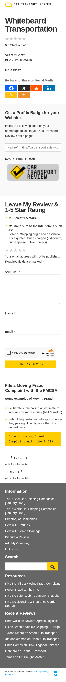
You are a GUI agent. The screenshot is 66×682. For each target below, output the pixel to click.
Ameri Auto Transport (43, 633)
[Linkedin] (49, 88)
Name (10, 313)
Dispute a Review (17, 537)
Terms (37, 672)
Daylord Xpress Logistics (41, 621)
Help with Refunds (17, 525)
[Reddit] (36, 88)
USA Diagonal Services (43, 645)
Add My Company (17, 543)
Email (10, 331)
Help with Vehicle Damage (23, 531)
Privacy (44, 672)
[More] (24, 95)
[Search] (52, 566)
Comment (12, 271)
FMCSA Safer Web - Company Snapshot (32, 595)
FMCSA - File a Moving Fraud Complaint (32, 583)
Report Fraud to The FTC (22, 589)
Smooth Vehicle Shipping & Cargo (37, 627)
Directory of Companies (21, 519)
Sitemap (9, 675)
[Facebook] (11, 88)
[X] (24, 88)
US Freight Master (31, 657)
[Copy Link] (11, 95)
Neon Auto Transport (45, 639)
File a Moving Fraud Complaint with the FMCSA (30, 439)
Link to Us (12, 549)
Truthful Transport (34, 651)
